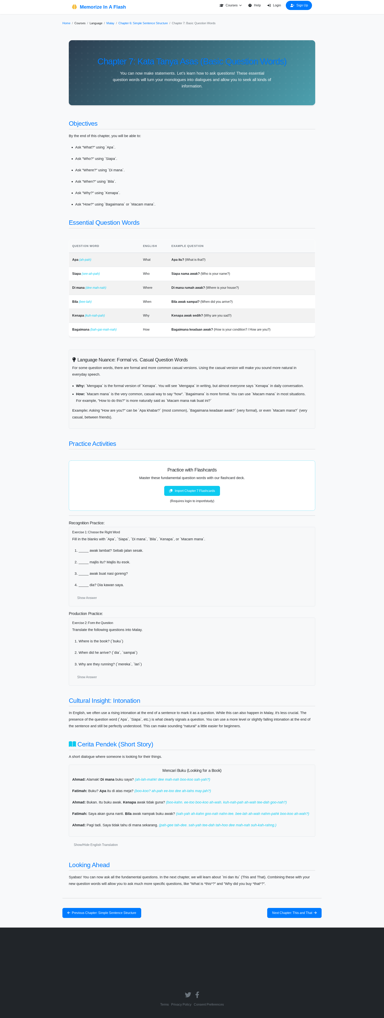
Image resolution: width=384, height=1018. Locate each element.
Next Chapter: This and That (292, 913)
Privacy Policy (181, 1004)
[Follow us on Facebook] (197, 996)
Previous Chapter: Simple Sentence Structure (103, 913)
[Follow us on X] (188, 996)
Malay (110, 23)
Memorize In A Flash (102, 7)
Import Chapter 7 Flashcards (194, 490)
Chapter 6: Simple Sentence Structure (143, 23)
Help (257, 5)
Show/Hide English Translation (96, 844)
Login (277, 5)
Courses (232, 5)
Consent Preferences (209, 1004)
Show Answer (87, 598)
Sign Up (302, 5)
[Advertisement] (192, 960)
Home (66, 23)
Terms (164, 1004)
